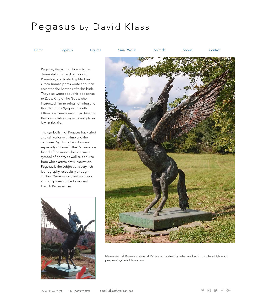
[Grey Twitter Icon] (215, 290)
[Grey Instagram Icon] (209, 290)
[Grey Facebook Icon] (222, 290)
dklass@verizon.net (120, 291)
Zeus (48, 98)
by (84, 27)
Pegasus (53, 26)
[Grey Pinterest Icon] (203, 290)
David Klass (121, 26)
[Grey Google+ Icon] (228, 290)
